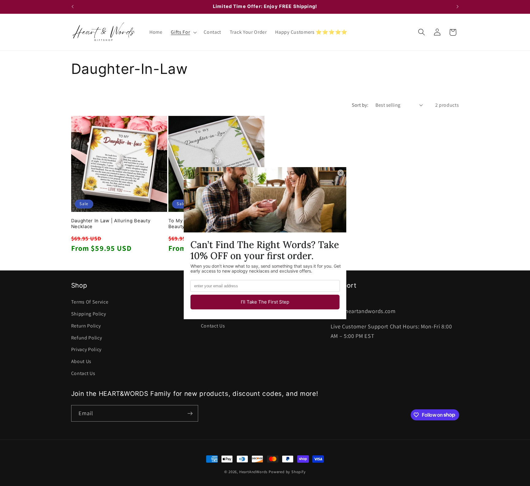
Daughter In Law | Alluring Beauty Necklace (111, 223)
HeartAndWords (253, 471)
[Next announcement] (457, 6)
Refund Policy (86, 338)
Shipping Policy (88, 314)
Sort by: (360, 105)
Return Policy (86, 326)
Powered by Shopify (287, 471)
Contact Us (83, 373)
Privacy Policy (86, 349)
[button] (183, 32)
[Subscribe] (190, 413)
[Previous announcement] (72, 6)
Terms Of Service (90, 302)
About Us (81, 361)
